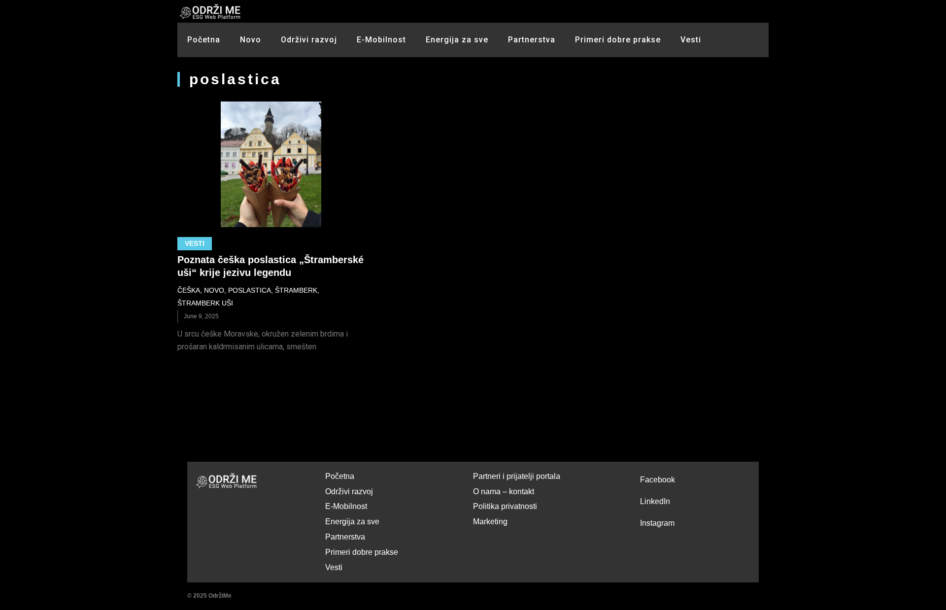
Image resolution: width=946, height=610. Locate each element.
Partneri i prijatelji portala (516, 476)
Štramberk (296, 290)
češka (188, 290)
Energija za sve (457, 39)
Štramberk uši (205, 303)
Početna (203, 39)
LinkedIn (655, 501)
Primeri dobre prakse (618, 39)
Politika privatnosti (505, 506)
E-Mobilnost (381, 39)
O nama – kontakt (503, 491)
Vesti (690, 39)
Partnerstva (531, 39)
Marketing (490, 521)
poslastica (249, 290)
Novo (250, 39)
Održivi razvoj (309, 39)
